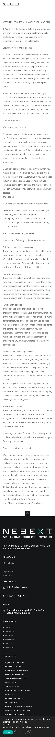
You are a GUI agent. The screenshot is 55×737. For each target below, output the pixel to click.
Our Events (9, 631)
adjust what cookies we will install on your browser (26, 727)
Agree (8, 732)
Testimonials (10, 639)
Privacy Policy (8, 575)
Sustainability (10, 647)
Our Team (9, 643)
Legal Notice (8, 571)
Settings (20, 732)
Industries (9, 635)
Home (7, 627)
